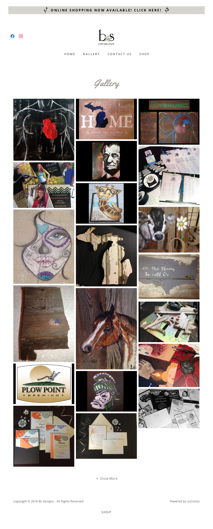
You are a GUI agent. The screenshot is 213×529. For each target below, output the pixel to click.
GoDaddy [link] (193, 501)
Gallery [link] (91, 54)
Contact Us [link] (120, 54)
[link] (12, 36)
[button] (107, 478)
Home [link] (70, 54)
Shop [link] (144, 54)
